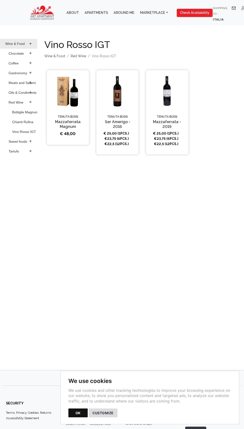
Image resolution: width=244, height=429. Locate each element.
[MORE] (68, 91)
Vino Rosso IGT (24, 132)
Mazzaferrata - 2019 (167, 124)
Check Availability (194, 13)
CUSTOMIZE (103, 413)
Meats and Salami (22, 82)
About (72, 12)
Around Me (124, 12)
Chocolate (20, 53)
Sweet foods (20, 141)
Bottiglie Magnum (24, 112)
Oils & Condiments (22, 92)
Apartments (96, 12)
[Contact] (234, 8)
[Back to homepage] (44, 12)
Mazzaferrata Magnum (68, 124)
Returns (45, 412)
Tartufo (20, 150)
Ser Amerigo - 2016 (117, 124)
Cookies (33, 412)
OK (78, 413)
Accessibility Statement (22, 418)
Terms (10, 412)
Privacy (21, 412)
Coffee (20, 62)
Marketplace (152, 12)
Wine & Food (18, 43)
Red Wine (21, 102)
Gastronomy (20, 72)
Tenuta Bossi (68, 116)
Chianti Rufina (22, 122)
